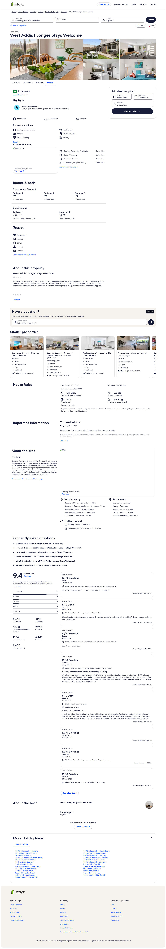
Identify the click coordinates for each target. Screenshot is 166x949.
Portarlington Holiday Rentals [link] (25, 868)
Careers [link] (62, 908)
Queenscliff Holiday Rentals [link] (24, 873)
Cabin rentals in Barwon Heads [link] (94, 853)
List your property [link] (16, 905)
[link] (151, 26)
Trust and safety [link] (15, 912)
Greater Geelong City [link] (52, 12)
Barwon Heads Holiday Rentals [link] (25, 877)
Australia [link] (33, 12)
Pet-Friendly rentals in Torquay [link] (94, 855)
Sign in (153, 4)
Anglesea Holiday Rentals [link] (23, 871)
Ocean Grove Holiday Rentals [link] (94, 866)
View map (18, 171)
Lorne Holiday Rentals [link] (91, 871)
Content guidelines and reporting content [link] (74, 932)
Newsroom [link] (64, 916)
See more (16, 299)
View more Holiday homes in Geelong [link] (26, 479)
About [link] (62, 905)
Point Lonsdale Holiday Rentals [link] (94, 875)
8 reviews (27, 576)
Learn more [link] (17, 588)
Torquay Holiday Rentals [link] (92, 868)
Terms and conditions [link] (67, 920)
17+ (151, 76)
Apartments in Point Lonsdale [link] (94, 860)
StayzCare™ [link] (13, 908)
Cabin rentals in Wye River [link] (92, 864)
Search (151, 19)
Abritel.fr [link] (113, 908)
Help (134, 4)
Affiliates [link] (63, 912)
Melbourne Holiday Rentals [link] (24, 875)
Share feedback (83, 827)
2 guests (109, 20)
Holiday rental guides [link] (17, 920)
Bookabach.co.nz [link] (116, 916)
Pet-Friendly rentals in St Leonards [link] (27, 866)
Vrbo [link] (112, 905)
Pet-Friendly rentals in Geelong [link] (26, 851)
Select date (122, 97)
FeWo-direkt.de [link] (116, 912)
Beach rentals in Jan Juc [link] (23, 864)
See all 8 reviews (19, 95)
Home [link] (14, 12)
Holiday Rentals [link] (23, 12)
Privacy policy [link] (64, 924)
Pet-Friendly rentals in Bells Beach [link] (95, 857)
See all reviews (69, 793)
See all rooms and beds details (24, 255)
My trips (143, 4)
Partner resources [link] (16, 916)
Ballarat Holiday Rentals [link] (91, 873)
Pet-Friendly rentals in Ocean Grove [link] (96, 851)
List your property (120, 4)
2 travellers (122, 105)
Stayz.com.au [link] (115, 920)
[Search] (151, 322)
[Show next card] (156, 357)
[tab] (21, 844)
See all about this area (67, 167)
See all (15, 142)
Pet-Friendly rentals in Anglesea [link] (94, 862)
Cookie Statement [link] (66, 928)
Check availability (132, 111)
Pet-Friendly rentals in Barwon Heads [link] (28, 857)
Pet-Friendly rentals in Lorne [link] (25, 860)
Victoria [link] (40, 12)
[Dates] (77, 20)
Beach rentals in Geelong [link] (23, 862)
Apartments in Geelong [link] (23, 855)
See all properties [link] (19, 26)
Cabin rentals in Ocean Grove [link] (25, 853)
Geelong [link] (64, 12)
